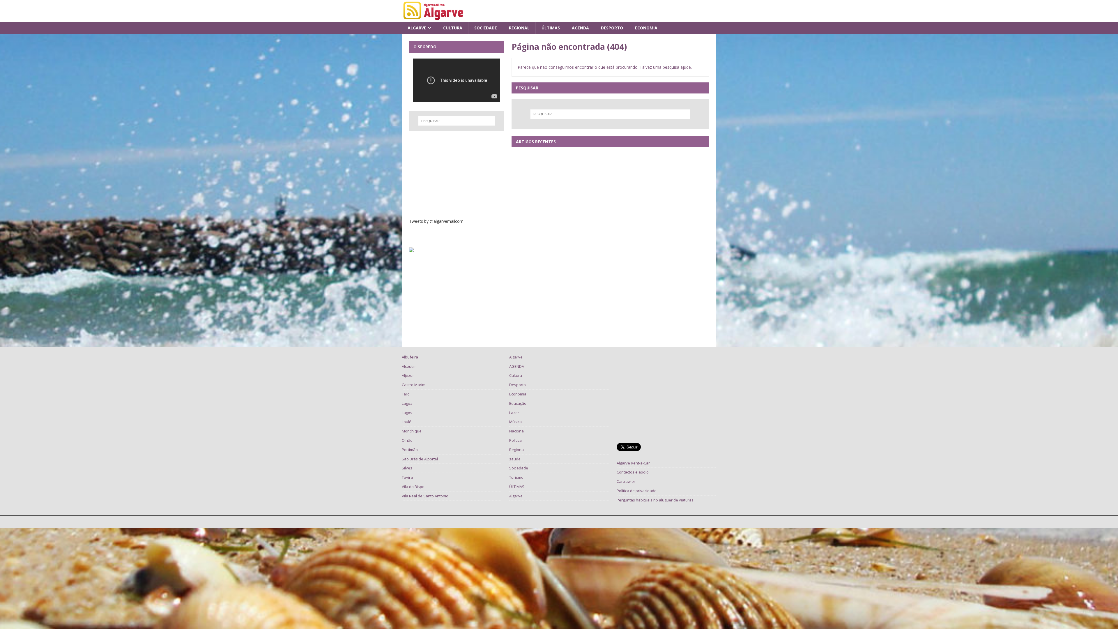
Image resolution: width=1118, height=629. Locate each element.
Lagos (407, 412)
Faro (406, 394)
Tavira (407, 477)
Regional (519, 28)
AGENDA (580, 28)
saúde (515, 459)
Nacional (517, 431)
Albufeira (410, 357)
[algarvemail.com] (434, 18)
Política (515, 440)
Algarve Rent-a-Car (633, 463)
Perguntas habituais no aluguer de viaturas (655, 500)
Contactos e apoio (633, 472)
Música (515, 421)
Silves (407, 468)
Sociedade (485, 28)
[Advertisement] (456, 174)
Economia (646, 28)
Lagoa (407, 403)
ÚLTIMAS (551, 28)
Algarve (417, 28)
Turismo (516, 477)
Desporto (612, 28)
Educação (517, 403)
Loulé (406, 421)
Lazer (514, 412)
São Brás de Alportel (420, 459)
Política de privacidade (637, 490)
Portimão (410, 449)
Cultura (452, 28)
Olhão (407, 440)
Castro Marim (413, 384)
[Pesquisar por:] (610, 114)
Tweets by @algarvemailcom (436, 221)
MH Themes (481, 521)
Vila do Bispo (413, 486)
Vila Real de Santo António (425, 496)
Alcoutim (409, 366)
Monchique (412, 431)
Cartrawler (626, 481)
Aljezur (408, 375)
